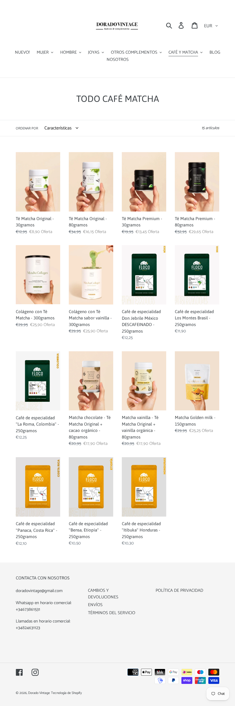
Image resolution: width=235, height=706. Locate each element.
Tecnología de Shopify (66, 693)
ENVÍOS (95, 604)
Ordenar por (27, 128)
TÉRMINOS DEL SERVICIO (111, 612)
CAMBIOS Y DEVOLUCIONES (103, 594)
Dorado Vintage (39, 693)
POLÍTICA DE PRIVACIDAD (179, 590)
